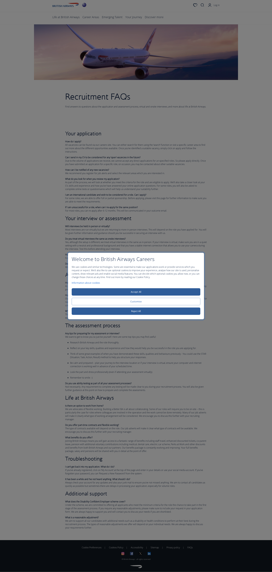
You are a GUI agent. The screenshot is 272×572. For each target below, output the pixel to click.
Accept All (136, 291)
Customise (136, 301)
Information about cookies (86, 282)
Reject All (136, 311)
